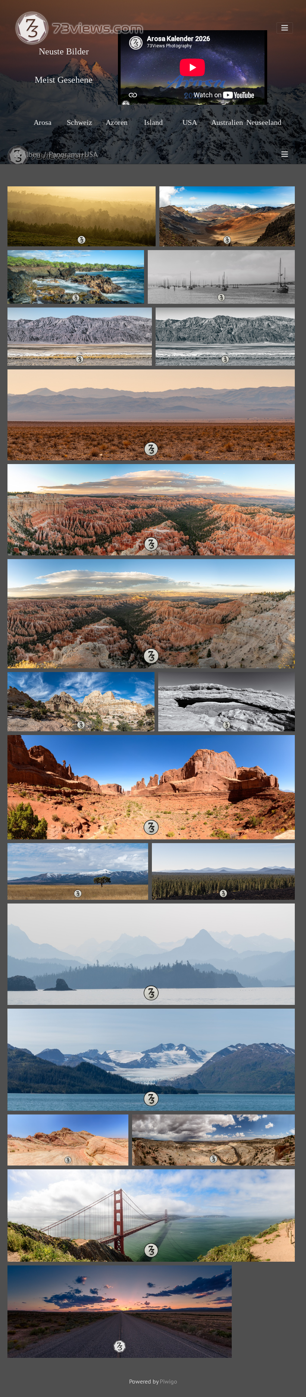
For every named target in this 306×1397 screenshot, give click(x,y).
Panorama (65, 154)
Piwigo (168, 1381)
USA (91, 154)
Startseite (17, 154)
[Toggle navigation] (285, 28)
